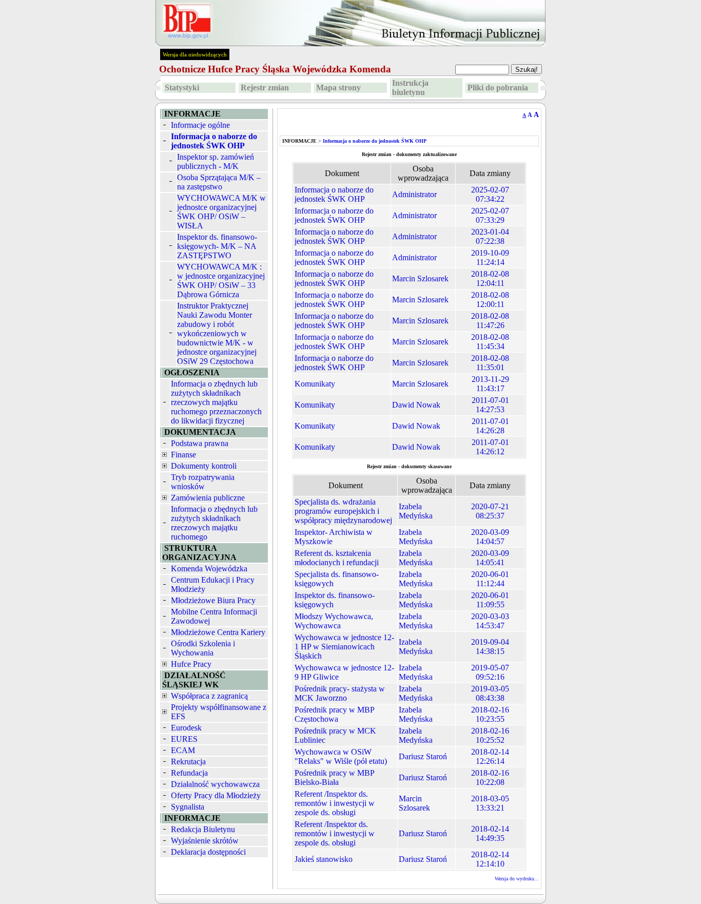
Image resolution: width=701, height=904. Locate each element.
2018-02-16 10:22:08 (490, 777)
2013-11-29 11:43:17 (490, 384)
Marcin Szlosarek (420, 278)
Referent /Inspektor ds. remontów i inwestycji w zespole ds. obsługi (335, 803)
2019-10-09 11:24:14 (490, 257)
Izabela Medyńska (416, 511)
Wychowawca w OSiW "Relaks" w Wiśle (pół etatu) (341, 756)
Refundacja (189, 772)
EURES (184, 739)
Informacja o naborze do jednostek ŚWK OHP (334, 194)
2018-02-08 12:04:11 (490, 278)
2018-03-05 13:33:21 (490, 803)
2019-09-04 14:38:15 (490, 647)
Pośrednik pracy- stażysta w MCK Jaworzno (340, 693)
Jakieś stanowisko (324, 859)
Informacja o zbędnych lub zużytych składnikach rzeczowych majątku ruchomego (214, 523)
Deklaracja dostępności (208, 852)
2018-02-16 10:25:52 (490, 735)
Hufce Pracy (191, 664)
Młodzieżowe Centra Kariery (218, 632)
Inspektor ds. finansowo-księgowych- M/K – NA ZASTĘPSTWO (217, 246)
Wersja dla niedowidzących (195, 54)
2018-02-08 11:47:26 (490, 321)
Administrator (414, 194)
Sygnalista (187, 806)
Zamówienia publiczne (208, 497)
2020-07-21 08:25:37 (490, 511)
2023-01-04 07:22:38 (490, 236)
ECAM (183, 750)
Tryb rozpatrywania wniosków (203, 482)
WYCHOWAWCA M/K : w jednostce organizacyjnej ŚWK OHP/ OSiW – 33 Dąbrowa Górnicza (221, 280)
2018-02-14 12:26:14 (490, 756)
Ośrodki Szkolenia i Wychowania (203, 648)
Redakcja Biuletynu (203, 829)
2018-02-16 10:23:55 (490, 714)
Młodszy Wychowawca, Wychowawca (334, 621)
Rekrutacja (188, 761)
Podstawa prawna (199, 443)
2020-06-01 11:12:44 (490, 579)
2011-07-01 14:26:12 (490, 447)
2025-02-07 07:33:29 (490, 215)
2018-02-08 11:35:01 (490, 363)
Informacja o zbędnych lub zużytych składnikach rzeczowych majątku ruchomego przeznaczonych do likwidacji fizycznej (216, 402)
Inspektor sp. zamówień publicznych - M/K (215, 161)
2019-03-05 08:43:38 (490, 693)
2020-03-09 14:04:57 (490, 537)
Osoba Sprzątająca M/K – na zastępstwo (219, 182)
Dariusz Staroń (423, 756)
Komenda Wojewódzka (209, 568)
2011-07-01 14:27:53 (490, 405)
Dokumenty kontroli (204, 465)
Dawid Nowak (416, 404)
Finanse (183, 454)
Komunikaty (315, 383)
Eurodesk (186, 727)
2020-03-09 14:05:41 (490, 558)
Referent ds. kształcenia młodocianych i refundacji (337, 558)
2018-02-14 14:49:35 (490, 833)
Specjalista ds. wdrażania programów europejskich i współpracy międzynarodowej (343, 511)
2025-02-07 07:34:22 (490, 194)
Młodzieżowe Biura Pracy (213, 600)
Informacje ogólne (200, 125)
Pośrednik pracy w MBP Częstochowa (334, 714)
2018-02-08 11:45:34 (490, 342)
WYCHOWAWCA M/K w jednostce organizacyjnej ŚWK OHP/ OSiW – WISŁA (221, 212)
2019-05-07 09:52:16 (490, 672)
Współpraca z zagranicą (209, 695)
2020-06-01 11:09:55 (490, 600)
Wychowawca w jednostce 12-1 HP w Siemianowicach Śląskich (344, 646)
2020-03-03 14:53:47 (490, 621)
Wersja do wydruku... (517, 878)
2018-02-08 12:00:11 (490, 300)
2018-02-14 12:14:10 (490, 859)
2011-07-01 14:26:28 (490, 426)
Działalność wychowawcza (215, 784)
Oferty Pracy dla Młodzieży (216, 795)
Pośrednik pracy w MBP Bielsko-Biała (334, 777)
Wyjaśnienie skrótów (205, 840)
